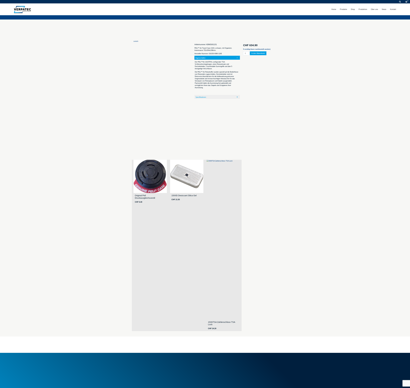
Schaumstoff (212, 360)
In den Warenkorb (258, 53)
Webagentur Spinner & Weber (253, 383)
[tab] (217, 75)
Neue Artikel (175, 366)
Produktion (363, 9)
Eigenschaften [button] (200, 58)
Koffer (210, 365)
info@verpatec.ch (143, 370)
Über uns (374, 9)
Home (333, 9)
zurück (135, 41)
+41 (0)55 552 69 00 (15, 2)
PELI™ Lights (212, 370)
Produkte (343, 9)
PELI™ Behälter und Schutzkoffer (219, 367)
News (384, 9)
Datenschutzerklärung (152, 383)
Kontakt (393, 9)
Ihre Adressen (249, 362)
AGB (173, 360)
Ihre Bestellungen (250, 360)
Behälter (210, 362)
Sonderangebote (177, 368)
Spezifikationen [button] (200, 97)
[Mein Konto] (403, 2)
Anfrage (32, 2)
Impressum (137, 383)
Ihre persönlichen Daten (252, 365)
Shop (353, 9)
